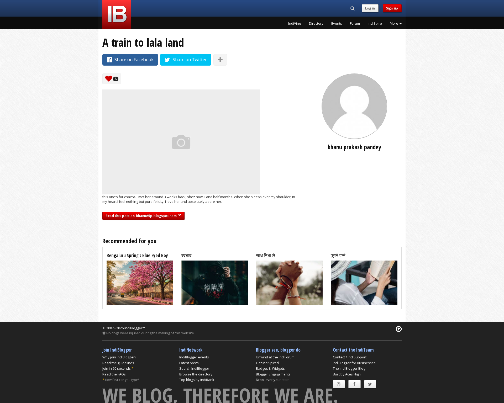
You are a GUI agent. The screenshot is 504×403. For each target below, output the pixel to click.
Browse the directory (195, 374)
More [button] (394, 23)
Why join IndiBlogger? (119, 357)
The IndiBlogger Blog (349, 368)
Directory (316, 23)
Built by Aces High (347, 374)
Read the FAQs (114, 374)
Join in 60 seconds (116, 368)
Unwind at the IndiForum (275, 357)
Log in (370, 8)
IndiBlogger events (194, 357)
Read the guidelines (118, 362)
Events (336, 23)
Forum (355, 23)
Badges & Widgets (270, 368)
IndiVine (294, 23)
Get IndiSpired (267, 362)
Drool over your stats (273, 379)
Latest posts (189, 362)
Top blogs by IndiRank (196, 379)
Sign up (392, 8)
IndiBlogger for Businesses (354, 362)
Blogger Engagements (273, 374)
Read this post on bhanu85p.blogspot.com (142, 216)
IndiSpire (375, 23)
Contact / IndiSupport (349, 357)
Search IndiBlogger (194, 368)
